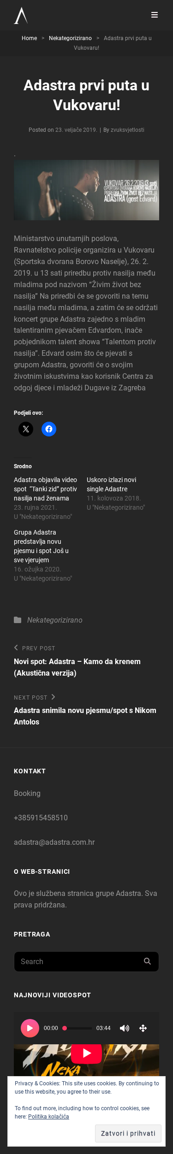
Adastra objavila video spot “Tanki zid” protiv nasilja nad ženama (45, 489)
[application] (86, 1053)
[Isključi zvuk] (124, 1028)
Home (29, 38)
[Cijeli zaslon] (143, 1028)
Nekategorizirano (70, 38)
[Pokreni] (30, 1028)
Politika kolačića (48, 1116)
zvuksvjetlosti (127, 130)
